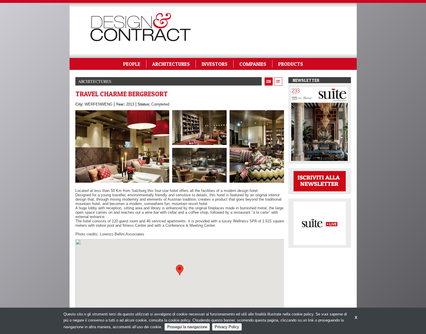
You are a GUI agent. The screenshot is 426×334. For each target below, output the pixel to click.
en (268, 81)
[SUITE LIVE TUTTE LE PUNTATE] (320, 222)
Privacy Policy (227, 327)
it (278, 81)
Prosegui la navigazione (187, 327)
